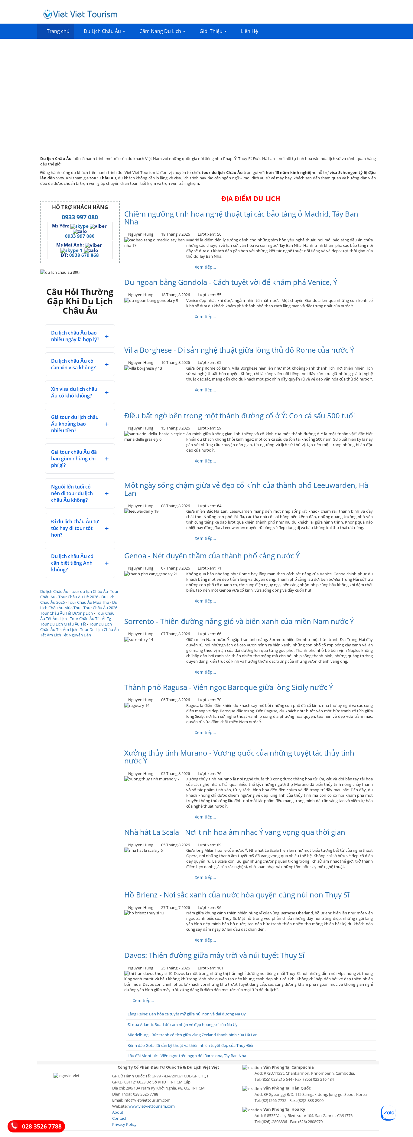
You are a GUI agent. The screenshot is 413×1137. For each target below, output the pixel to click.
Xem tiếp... (204, 267)
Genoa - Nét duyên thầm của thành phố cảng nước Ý (212, 555)
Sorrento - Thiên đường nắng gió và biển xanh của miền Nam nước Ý (239, 621)
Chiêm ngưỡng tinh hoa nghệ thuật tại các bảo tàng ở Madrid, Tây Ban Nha (241, 218)
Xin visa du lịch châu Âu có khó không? (74, 392)
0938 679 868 (84, 255)
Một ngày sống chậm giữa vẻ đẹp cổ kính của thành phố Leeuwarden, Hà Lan (246, 489)
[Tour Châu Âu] (80, 14)
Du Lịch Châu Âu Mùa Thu (78, 605)
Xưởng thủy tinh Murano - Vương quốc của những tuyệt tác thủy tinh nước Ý (239, 757)
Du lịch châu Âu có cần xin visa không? (73, 364)
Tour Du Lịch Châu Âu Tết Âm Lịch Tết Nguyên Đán (79, 632)
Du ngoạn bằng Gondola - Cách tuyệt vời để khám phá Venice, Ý (230, 282)
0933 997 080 (80, 217)
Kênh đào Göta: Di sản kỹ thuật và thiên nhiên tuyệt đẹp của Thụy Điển (191, 1045)
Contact (119, 1118)
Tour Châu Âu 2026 (100, 607)
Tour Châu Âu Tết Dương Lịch (66, 613)
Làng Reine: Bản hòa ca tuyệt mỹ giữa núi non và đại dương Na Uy (187, 1014)
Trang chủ (58, 31)
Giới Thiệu (212, 31)
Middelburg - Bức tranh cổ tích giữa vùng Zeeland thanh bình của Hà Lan (193, 1034)
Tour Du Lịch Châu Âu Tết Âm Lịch (76, 626)
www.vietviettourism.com (151, 1106)
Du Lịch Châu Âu (103, 31)
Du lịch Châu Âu (54, 591)
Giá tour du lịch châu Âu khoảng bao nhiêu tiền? (75, 424)
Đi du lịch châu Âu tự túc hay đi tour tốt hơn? (75, 528)
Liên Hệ (249, 31)
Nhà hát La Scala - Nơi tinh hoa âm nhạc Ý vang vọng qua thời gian (234, 832)
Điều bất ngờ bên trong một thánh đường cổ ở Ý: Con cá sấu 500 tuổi (239, 415)
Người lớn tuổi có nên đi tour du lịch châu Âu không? (72, 493)
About (117, 1112)
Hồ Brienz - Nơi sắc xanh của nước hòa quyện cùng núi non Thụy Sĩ (236, 895)
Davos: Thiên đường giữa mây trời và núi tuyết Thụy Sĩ (214, 955)
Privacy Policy (124, 1124)
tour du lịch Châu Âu (89, 591)
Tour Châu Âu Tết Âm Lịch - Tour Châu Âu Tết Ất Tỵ (77, 615)
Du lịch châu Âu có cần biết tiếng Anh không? (72, 563)
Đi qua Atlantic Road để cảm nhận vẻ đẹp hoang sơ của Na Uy (183, 1024)
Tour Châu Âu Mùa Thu (88, 602)
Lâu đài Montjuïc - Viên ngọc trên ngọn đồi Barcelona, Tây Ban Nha (187, 1055)
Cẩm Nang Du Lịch (160, 31)
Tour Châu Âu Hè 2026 (78, 597)
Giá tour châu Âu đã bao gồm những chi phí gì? (74, 459)
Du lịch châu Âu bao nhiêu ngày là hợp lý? (75, 336)
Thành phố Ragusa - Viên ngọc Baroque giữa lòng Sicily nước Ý (228, 687)
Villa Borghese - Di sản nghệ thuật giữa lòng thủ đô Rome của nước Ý (239, 350)
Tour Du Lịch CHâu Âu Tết (63, 624)
